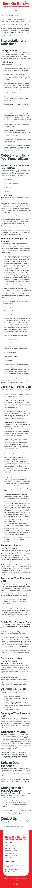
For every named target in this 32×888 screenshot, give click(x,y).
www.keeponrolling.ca (10, 141)
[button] (16, 10)
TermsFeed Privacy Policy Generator (13, 36)
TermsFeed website (23, 296)
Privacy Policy (16, 881)
